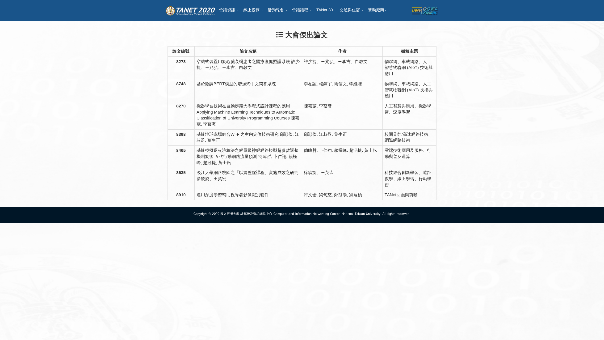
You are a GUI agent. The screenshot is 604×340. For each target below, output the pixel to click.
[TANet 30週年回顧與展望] (424, 11)
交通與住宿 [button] (350, 10)
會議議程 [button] (300, 10)
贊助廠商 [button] (376, 10)
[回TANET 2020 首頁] (190, 10)
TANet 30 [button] (324, 10)
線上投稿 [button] (252, 10)
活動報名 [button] (276, 10)
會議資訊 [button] (227, 10)
